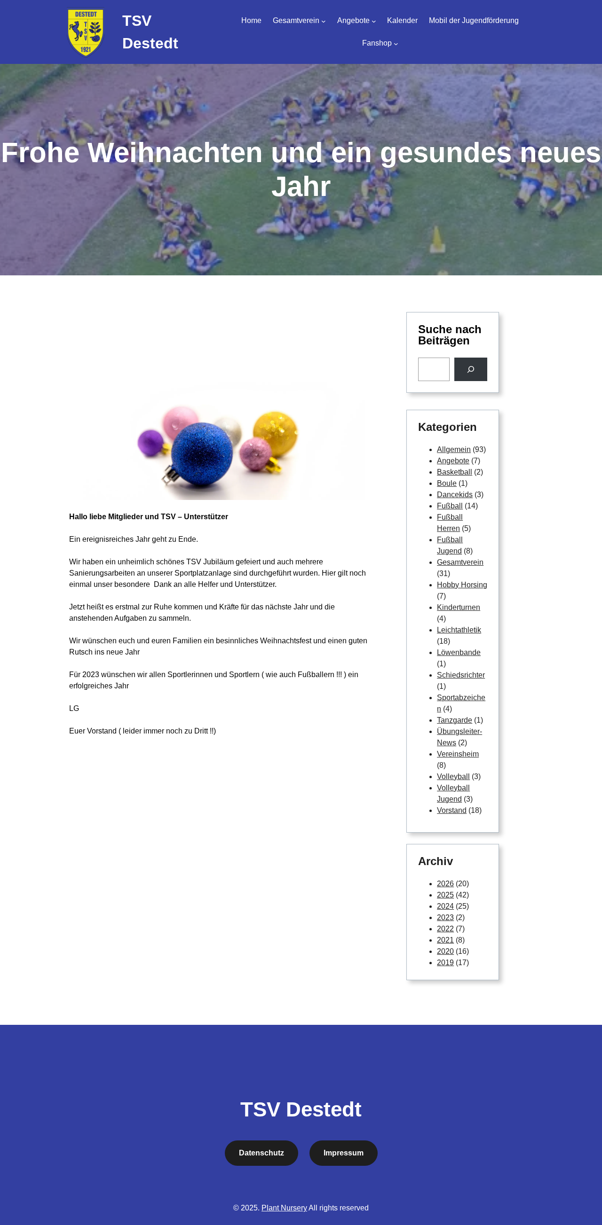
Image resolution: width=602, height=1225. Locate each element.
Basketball (454, 472)
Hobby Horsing (462, 585)
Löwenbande (459, 652)
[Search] (471, 369)
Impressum (344, 1153)
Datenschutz (261, 1153)
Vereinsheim (458, 754)
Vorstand (452, 810)
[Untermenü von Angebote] (374, 20)
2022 (445, 929)
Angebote (453, 461)
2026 (445, 884)
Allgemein (454, 449)
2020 (445, 951)
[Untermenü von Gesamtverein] (323, 20)
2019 (445, 963)
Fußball (450, 506)
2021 (445, 940)
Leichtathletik (459, 630)
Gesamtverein (460, 562)
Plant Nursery (284, 1208)
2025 (445, 895)
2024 (445, 906)
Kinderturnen (458, 607)
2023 (445, 917)
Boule (447, 483)
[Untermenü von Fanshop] (396, 43)
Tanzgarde (454, 720)
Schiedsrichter (461, 675)
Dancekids (455, 495)
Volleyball (453, 776)
